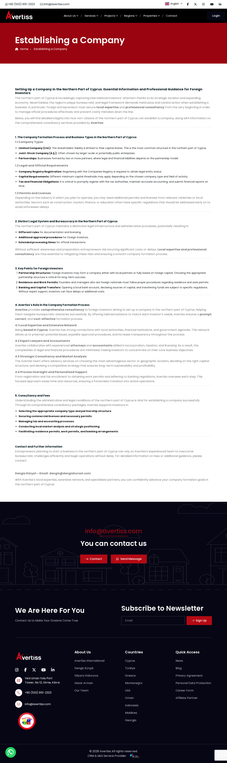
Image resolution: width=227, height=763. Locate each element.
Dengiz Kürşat (84, 668)
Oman (129, 698)
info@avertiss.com (56, 4)
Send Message (131, 559)
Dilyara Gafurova (86, 676)
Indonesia (131, 705)
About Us (70, 16)
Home (24, 49)
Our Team (81, 691)
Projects (109, 16)
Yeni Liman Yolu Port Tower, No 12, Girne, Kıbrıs (42, 680)
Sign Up (201, 620)
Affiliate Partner (187, 698)
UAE (128, 691)
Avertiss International (89, 661)
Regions (129, 16)
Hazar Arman (83, 683)
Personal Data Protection (193, 683)
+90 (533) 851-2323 (21, 4)
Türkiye (130, 668)
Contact (171, 16)
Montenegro (133, 683)
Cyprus (130, 661)
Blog (179, 668)
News (179, 661)
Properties (150, 16)
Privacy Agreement (189, 676)
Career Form (185, 691)
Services (90, 16)
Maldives (131, 713)
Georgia (130, 720)
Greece (130, 676)
